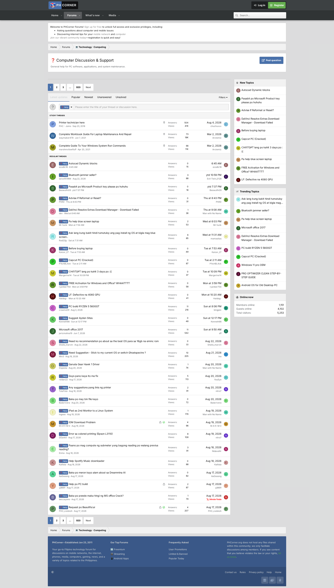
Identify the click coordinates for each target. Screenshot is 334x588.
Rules (243, 572)
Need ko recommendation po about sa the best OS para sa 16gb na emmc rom (114, 341)
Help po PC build (78, 484)
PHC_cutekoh (65, 511)
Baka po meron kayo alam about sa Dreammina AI (97, 472)
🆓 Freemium (117, 549)
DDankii (63, 437)
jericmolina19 (65, 333)
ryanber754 (65, 286)
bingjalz (217, 310)
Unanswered (104, 97)
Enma (62, 453)
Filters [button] (222, 97)
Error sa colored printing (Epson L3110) (91, 433)
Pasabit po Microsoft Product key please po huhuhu (98, 186)
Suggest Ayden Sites (81, 317)
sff (220, 333)
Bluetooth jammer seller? (82, 174)
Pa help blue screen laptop (84, 221)
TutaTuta (63, 391)
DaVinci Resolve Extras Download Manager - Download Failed (104, 209)
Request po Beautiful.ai (82, 507)
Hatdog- (63, 298)
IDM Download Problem (82, 422)
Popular (75, 97)
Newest (88, 97)
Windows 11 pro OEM (253, 264)
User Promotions (178, 549)
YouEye (217, 379)
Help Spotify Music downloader (86, 460)
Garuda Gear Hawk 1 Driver (84, 364)
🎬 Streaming (117, 553)
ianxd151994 (65, 178)
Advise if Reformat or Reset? (85, 198)
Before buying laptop (81, 248)
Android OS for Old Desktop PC (259, 285)
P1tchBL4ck (65, 263)
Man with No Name (212, 213)
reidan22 (63, 379)
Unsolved (121, 97)
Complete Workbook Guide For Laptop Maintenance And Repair (95, 134)
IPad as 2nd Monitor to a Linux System (91, 410)
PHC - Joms (65, 126)
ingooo (62, 414)
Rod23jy (63, 240)
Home (54, 15)
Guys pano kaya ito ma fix (83, 375)
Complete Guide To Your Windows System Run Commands (92, 145)
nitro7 (218, 391)
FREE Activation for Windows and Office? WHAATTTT (99, 283)
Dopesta (63, 368)
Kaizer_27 (64, 252)
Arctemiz (216, 137)
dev (61, 213)
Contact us (231, 572)
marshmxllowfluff (67, 149)
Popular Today (176, 558)
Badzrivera (64, 402)
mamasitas (216, 238)
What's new (92, 15)
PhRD (62, 202)
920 (78, 87)
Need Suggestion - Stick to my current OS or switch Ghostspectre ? (107, 352)
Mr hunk (63, 225)
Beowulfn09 (65, 190)
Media (112, 15)
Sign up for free (93, 26)
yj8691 (62, 487)
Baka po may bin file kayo (83, 399)
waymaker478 (66, 137)
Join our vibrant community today (68, 37)
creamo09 (64, 310)
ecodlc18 (63, 167)
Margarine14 (65, 275)
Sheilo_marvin (66, 344)
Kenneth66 (64, 321)
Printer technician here (72, 122)
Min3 (61, 356)
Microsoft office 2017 (71, 329)
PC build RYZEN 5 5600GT (84, 306)
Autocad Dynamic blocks (83, 163)
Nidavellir (216, 451)
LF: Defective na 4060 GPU (84, 294)
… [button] (70, 87)
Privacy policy (256, 572)
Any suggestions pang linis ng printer (90, 387)
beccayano (64, 499)
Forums (72, 15)
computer (121, 34)
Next (88, 87)
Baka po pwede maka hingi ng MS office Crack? (96, 495)
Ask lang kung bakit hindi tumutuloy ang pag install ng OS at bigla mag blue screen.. (261, 202)
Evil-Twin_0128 (214, 178)
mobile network (101, 34)
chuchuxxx (215, 126)
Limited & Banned (178, 553)
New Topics (247, 82)
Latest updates (58, 97)
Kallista (62, 464)
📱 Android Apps (119, 558)
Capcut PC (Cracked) (81, 259)
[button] (61, 15)
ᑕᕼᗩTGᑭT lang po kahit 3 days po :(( (90, 271)
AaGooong (64, 476)
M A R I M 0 (64, 426)
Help (269, 572)
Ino (219, 356)
